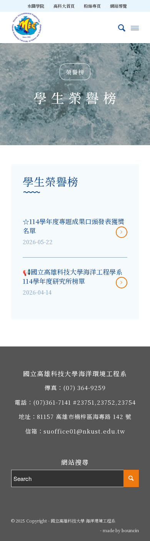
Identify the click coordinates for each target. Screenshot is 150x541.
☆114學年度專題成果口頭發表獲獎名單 (73, 225)
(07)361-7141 (52, 402)
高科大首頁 (64, 6)
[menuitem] (35, 6)
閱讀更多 (121, 232)
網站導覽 (118, 6)
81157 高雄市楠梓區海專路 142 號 (84, 416)
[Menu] (135, 27)
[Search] (117, 27)
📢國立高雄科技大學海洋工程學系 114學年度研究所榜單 (72, 276)
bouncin (130, 530)
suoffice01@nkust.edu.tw (84, 431)
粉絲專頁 (92, 6)
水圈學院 (35, 6)
